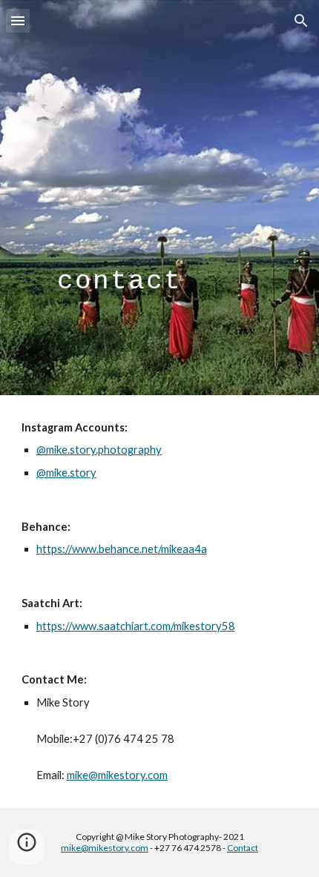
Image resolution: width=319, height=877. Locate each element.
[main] (160, 197)
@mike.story (66, 472)
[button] (18, 20)
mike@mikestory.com (117, 775)
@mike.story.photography (99, 449)
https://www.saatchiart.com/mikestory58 (135, 626)
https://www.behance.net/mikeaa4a (121, 549)
